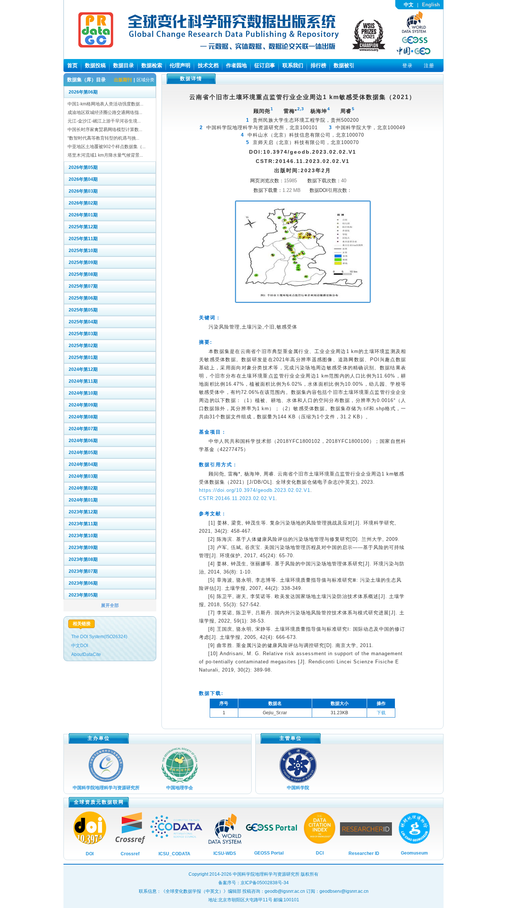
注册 (429, 65)
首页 (72, 65)
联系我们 (292, 65)
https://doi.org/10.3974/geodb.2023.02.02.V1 (254, 490)
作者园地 (236, 65)
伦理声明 (180, 65)
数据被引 (344, 65)
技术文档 (208, 65)
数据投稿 (95, 65)
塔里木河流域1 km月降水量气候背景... (105, 155)
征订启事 (264, 65)
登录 (407, 65)
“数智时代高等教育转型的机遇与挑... (103, 138)
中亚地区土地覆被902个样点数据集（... (106, 146)
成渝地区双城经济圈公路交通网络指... (105, 112)
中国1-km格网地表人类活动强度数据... (105, 104)
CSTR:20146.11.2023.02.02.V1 (237, 498)
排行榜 (318, 65)
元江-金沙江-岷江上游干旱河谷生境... (104, 121)
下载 (381, 712)
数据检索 (151, 65)
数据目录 (123, 65)
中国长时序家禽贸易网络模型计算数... (105, 129)
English (431, 4)
